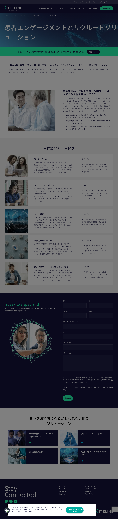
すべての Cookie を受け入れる (74, 510)
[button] (7, 510)
